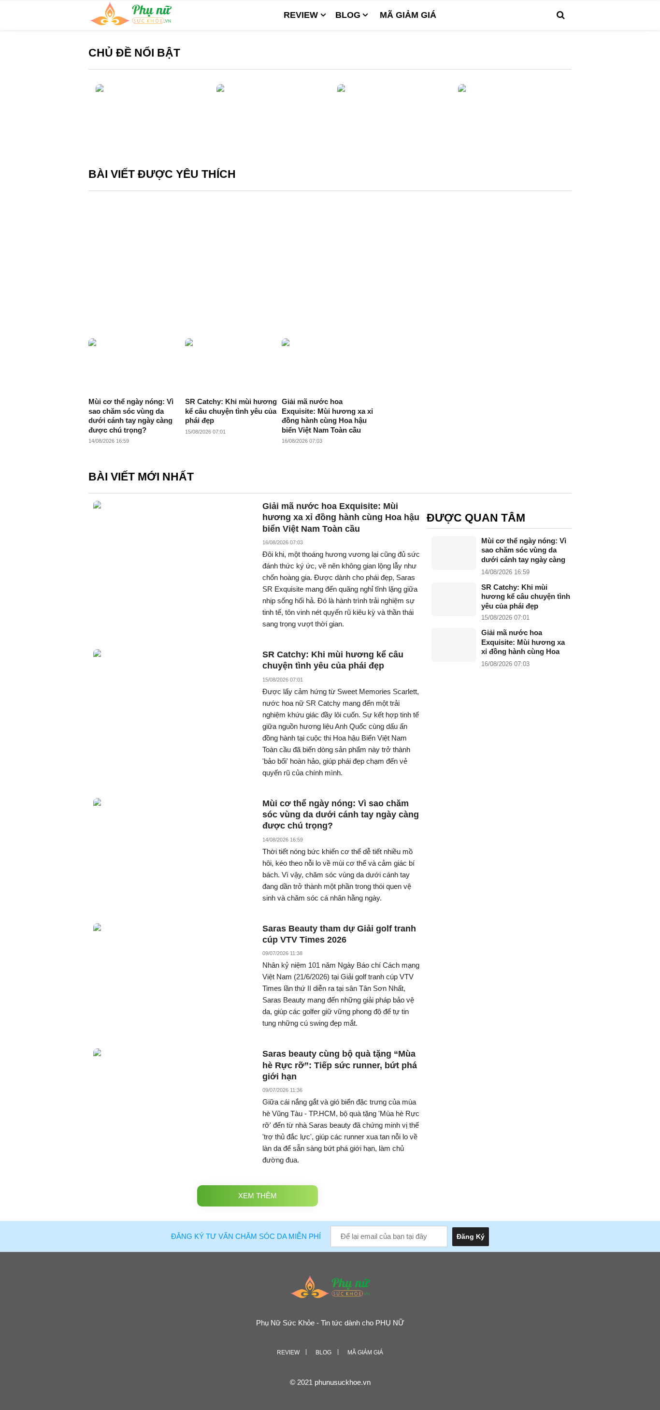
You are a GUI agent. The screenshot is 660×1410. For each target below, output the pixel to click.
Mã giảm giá (408, 15)
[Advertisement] (330, 266)
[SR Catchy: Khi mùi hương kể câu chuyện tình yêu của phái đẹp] (453, 599)
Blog (347, 15)
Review (301, 15)
